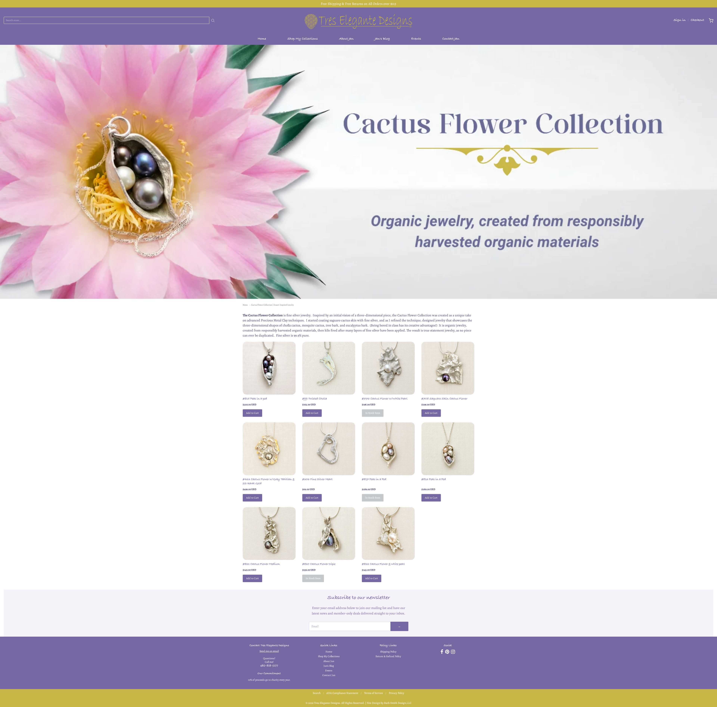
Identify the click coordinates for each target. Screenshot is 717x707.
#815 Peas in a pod (255, 399)
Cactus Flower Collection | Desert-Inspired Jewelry (272, 304)
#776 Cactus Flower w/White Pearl (384, 399)
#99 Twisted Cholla (314, 399)
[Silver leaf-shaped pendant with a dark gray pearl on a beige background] (447, 368)
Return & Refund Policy (388, 656)
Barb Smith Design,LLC (397, 703)
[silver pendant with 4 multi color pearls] (388, 448)
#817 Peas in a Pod (374, 479)
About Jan (346, 39)
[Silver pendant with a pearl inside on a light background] (328, 533)
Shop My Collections (302, 39)
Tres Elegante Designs (327, 703)
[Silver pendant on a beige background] (328, 448)
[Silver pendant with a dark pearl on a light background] (269, 533)
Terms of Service (373, 693)
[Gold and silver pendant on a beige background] (269, 448)
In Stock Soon (372, 413)
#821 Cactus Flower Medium (261, 564)
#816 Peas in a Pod (433, 479)
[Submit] (213, 20)
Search (317, 693)
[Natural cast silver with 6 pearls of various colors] (269, 368)
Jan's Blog (382, 39)
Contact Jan (450, 39)
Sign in (679, 20)
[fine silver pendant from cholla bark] (328, 368)
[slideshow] (358, 172)
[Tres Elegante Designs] (358, 20)
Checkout (697, 20)
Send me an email (269, 651)
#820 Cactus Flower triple (318, 564)
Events (416, 39)
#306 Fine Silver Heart (317, 479)
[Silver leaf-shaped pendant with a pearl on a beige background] (388, 368)
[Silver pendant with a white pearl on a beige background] (388, 533)
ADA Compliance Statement (342, 693)
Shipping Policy (388, 651)
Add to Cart (252, 413)
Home (262, 39)
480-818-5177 (269, 665)
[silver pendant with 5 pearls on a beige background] (447, 448)
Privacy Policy (396, 693)
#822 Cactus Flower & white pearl (383, 564)
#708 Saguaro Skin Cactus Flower (444, 399)
